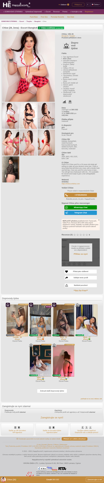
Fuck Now (34, 17)
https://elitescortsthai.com (71, 184)
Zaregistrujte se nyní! (52, 417)
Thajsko (29, 21)
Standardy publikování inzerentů (45, 448)
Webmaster (63, 444)
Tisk (6, 446)
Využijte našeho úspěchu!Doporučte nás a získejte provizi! (86, 431)
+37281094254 (81, 195)
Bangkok (37, 21)
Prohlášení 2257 (26, 446)
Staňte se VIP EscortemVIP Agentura (17, 431)
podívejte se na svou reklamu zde (91, 399)
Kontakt (44, 444)
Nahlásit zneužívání (63, 448)
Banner (50, 444)
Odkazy (56, 444)
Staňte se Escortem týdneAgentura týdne (52, 431)
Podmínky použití (14, 446)
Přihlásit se (78, 4)
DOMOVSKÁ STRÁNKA (13, 11)
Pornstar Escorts (57, 17)
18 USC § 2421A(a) (39, 446)
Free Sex (44, 17)
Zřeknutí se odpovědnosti (55, 446)
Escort (47, 11)
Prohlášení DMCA (92, 446)
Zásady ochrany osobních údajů (75, 446)
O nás (39, 444)
